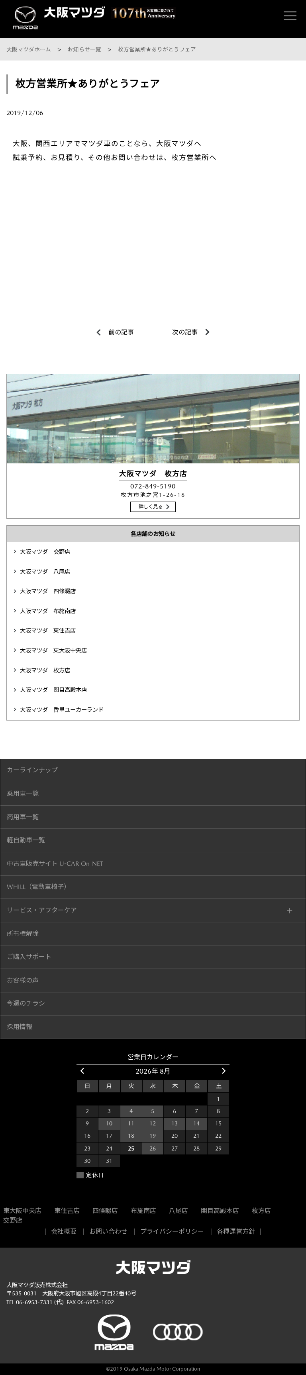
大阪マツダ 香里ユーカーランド (62, 710)
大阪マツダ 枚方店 (45, 670)
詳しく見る (151, 507)
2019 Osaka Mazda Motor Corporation (155, 1369)
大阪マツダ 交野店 (45, 552)
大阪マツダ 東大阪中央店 (53, 650)
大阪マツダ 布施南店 (48, 611)
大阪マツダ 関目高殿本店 (53, 690)
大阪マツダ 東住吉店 (48, 630)
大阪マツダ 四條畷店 (48, 591)
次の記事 (185, 332)
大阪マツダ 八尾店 (45, 571)
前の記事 (121, 332)
